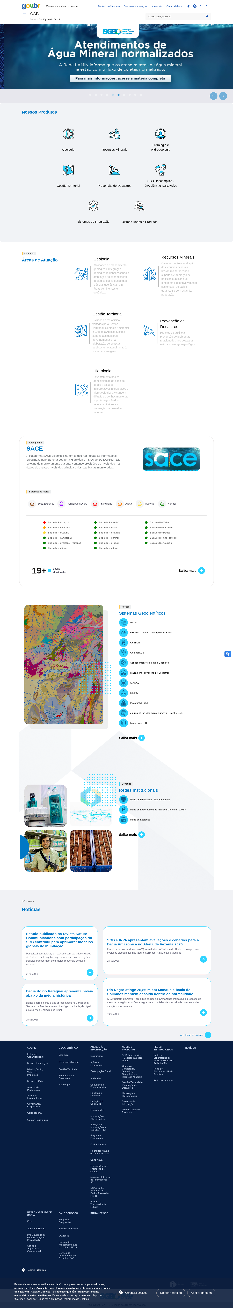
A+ (201, 6)
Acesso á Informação (135, 6)
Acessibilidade (174, 6)
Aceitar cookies (201, 1293)
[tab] (90, 95)
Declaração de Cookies (76, 1299)
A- (207, 6)
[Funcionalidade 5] (195, 6)
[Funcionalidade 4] (188, 6)
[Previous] (213, 96)
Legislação (156, 6)
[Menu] (24, 14)
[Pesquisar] (207, 16)
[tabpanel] (116, 56)
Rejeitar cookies (171, 1293)
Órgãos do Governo (109, 6)
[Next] (223, 96)
